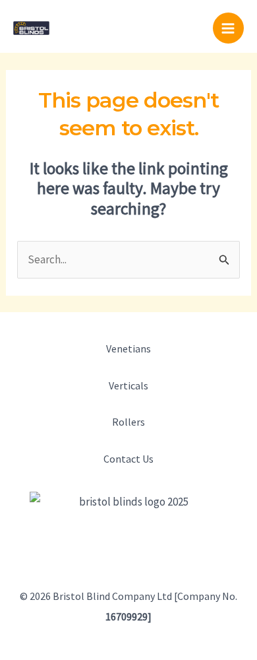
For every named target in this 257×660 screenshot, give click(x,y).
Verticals (128, 385)
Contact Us (128, 458)
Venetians (128, 348)
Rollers (128, 421)
